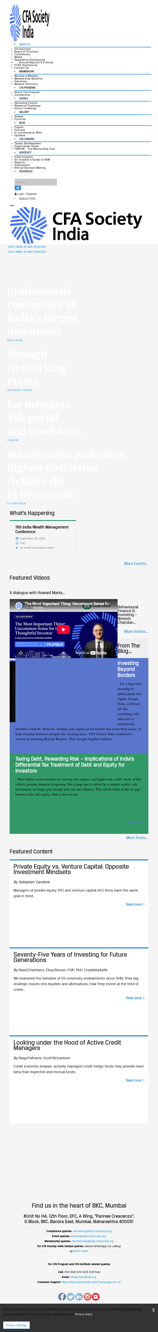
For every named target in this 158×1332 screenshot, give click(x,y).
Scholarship (22, 94)
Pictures (20, 119)
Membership (26, 71)
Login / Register (27, 193)
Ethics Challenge (25, 108)
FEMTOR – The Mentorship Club (34, 148)
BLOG (22, 122)
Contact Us (21, 67)
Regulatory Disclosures (29, 59)
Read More (15, 340)
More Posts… (137, 837)
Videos (18, 116)
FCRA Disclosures (25, 65)
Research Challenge (27, 105)
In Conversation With (28, 132)
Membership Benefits (28, 78)
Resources (26, 171)
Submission (22, 164)
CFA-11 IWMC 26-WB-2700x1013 (27, 246)
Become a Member (26, 75)
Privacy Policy (83, 1314)
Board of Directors (26, 51)
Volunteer (20, 81)
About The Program (27, 92)
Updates (19, 135)
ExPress (19, 129)
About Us (24, 44)
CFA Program (27, 87)
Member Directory (26, 83)
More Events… (136, 563)
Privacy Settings (16, 1325)
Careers (13, 440)
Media (18, 56)
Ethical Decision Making (30, 167)
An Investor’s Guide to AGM (32, 159)
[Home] (76, 225)
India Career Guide (26, 146)
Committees (22, 54)
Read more (134, 739)
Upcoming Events (25, 102)
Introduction (22, 48)
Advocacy (25, 152)
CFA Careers (26, 138)
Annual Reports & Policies (36, 62)
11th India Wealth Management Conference (42, 529)
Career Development (27, 143)
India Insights (23, 156)
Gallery (24, 111)
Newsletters (27, 198)
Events (23, 98)
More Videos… (136, 631)
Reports (19, 162)
